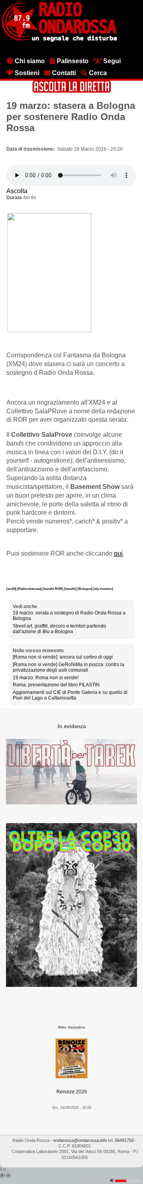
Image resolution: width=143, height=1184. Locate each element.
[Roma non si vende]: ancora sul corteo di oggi (63, 657)
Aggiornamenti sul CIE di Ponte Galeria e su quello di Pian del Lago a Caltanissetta (70, 695)
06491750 (124, 1140)
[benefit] (70, 589)
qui (118, 553)
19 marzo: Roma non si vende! (46, 677)
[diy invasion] (103, 589)
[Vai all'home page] (59, 40)
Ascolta (16, 191)
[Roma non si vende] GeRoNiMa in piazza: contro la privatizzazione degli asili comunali (68, 667)
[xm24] (11, 589)
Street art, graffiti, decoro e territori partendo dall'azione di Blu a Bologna (59, 628)
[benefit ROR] (53, 589)
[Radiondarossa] (30, 589)
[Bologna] (85, 589)
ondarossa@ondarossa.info (80, 1140)
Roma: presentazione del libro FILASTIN (56, 685)
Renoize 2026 (71, 1092)
